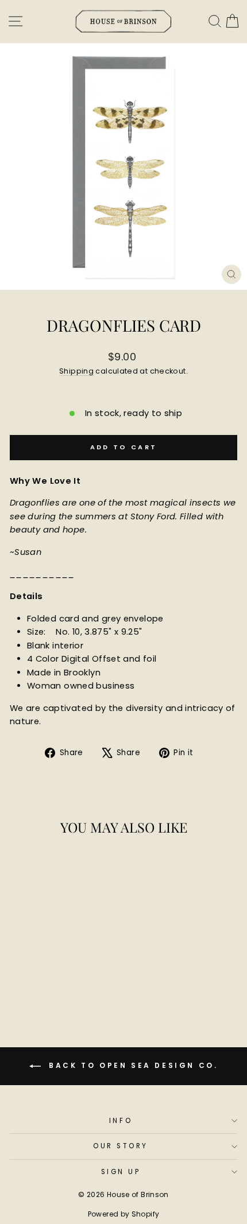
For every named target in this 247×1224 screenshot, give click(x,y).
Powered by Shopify (124, 1214)
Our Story (120, 1146)
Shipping (76, 371)
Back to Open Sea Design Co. (131, 1065)
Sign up (121, 1171)
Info (120, 1120)
